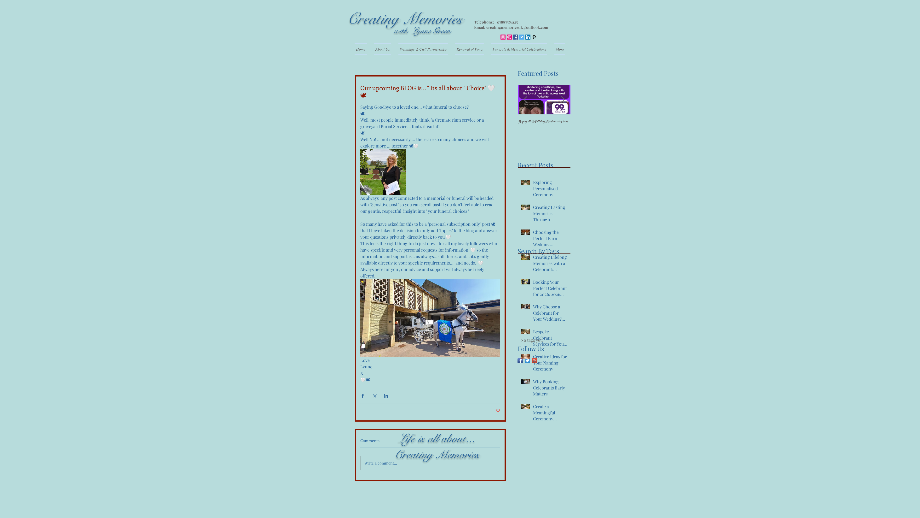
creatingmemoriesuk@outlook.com (517, 27)
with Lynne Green (422, 31)
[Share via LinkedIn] (386, 396)
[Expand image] (383, 172)
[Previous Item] (525, 99)
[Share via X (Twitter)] (374, 396)
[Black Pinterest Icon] (534, 37)
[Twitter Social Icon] (521, 37)
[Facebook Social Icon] (515, 37)
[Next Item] (563, 99)
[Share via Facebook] (362, 396)
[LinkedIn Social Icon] (527, 37)
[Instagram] (503, 37)
